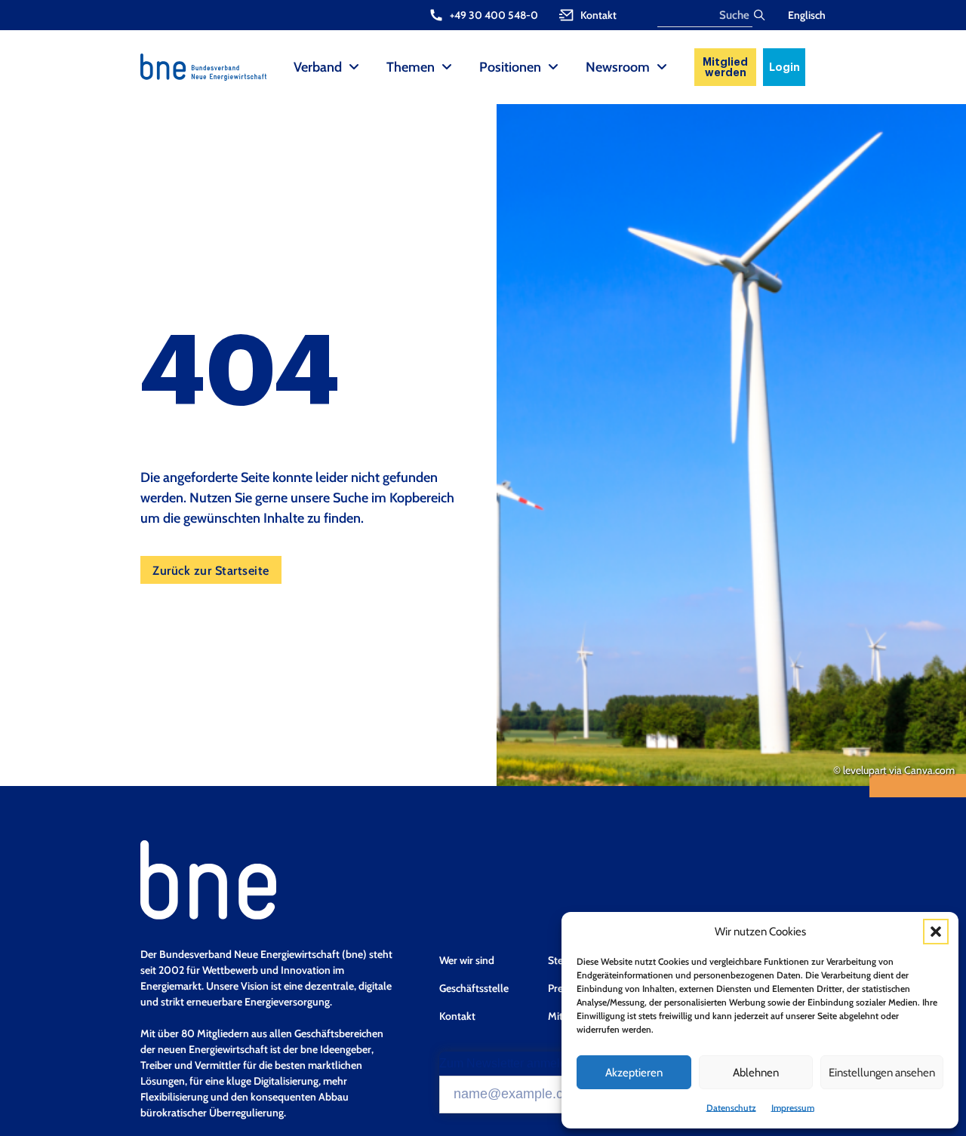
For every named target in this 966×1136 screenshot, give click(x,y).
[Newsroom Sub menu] (662, 67)
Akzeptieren (634, 1072)
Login (784, 67)
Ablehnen (756, 1072)
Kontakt (457, 1016)
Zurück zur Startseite (210, 570)
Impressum (792, 1107)
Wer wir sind (466, 960)
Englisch (807, 15)
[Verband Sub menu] (354, 67)
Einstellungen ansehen (882, 1072)
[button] (935, 931)
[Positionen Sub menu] (553, 67)
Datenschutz (731, 1107)
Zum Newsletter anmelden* (512, 1064)
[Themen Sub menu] (446, 67)
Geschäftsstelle (474, 988)
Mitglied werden (725, 67)
